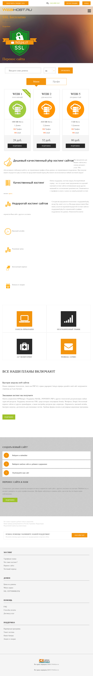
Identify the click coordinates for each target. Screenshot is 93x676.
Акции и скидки (10, 639)
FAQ (5, 606)
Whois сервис (8, 588)
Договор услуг (9, 613)
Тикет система (9, 632)
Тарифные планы (10, 559)
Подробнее (6, 26)
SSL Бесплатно (14, 16)
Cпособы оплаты (10, 610)
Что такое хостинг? (10, 562)
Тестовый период (10, 569)
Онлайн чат (55, 3)
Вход (86, 3)
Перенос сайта (13, 58)
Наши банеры (9, 635)
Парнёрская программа (12, 629)
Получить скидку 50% (15, 3)
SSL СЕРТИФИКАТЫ (12, 591)
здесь (10, 193)
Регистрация (71, 3)
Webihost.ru (17, 10)
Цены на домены (10, 584)
